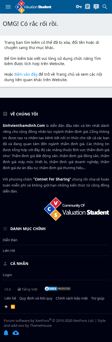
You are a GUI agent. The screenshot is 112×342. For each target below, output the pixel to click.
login (7, 274)
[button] (8, 7)
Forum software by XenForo (49, 320)
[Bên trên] (6, 307)
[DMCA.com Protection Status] (57, 289)
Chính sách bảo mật (72, 298)
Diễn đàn (10, 239)
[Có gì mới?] (96, 6)
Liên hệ (9, 250)
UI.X (7, 289)
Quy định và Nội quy (35, 298)
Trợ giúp (97, 298)
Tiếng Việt (29, 289)
